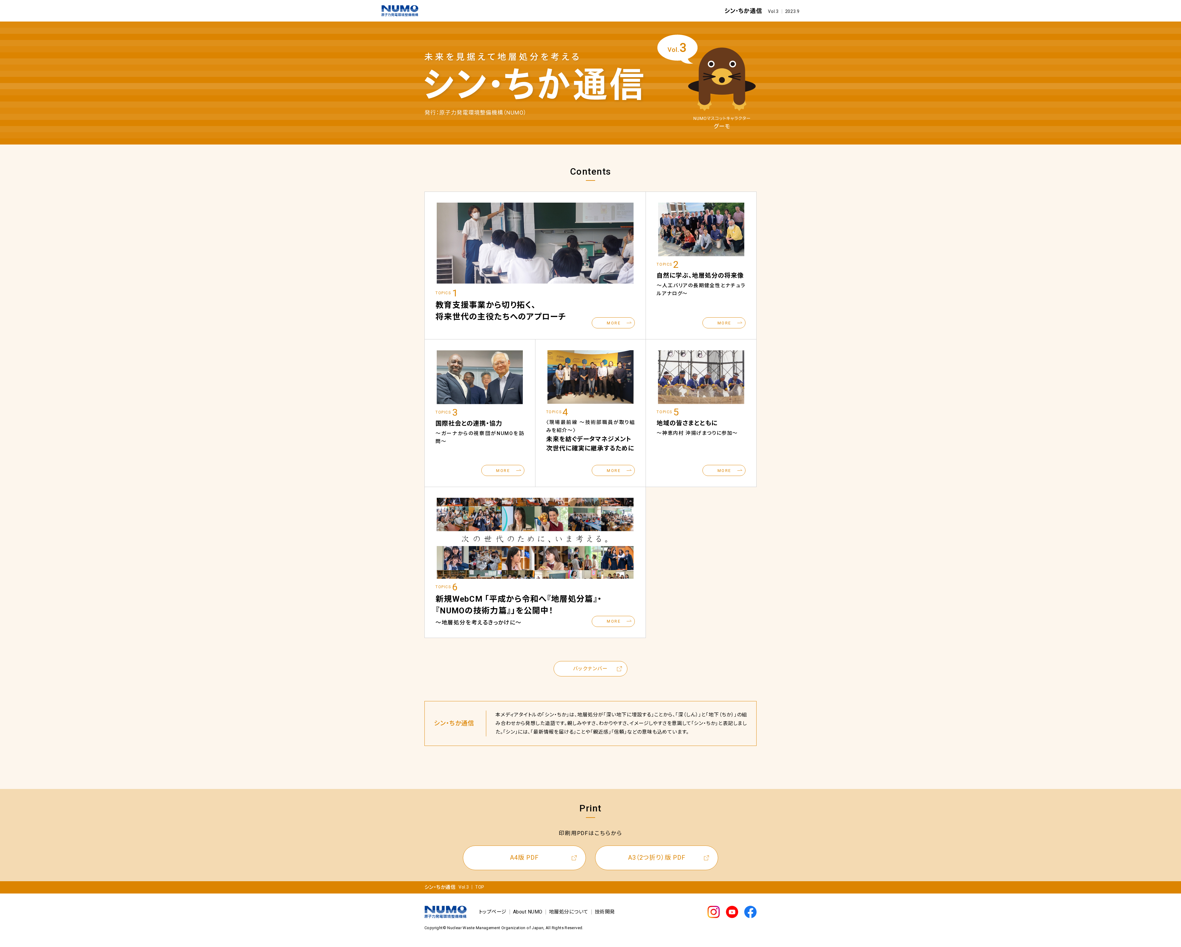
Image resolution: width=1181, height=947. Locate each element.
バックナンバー (590, 669)
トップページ (493, 911)
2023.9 (792, 11)
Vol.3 (773, 11)
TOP (479, 887)
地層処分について (568, 911)
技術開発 (605, 911)
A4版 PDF (524, 857)
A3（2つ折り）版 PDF (657, 857)
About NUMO (528, 911)
